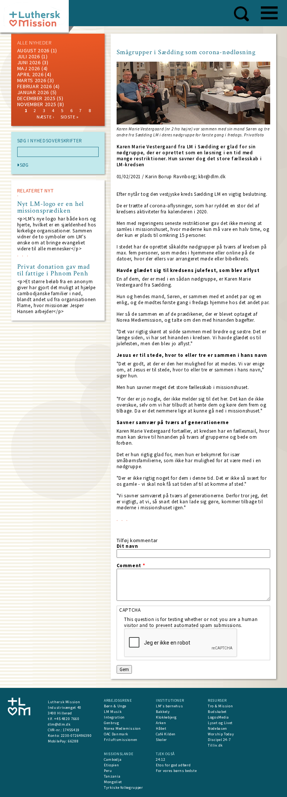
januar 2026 (33, 92)
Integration (114, 717)
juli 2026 (28, 56)
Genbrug (111, 722)
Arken (161, 722)
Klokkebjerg (166, 717)
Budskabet (217, 711)
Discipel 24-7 (219, 739)
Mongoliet (113, 781)
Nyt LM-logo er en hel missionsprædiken (50, 207)
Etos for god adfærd (173, 765)
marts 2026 (31, 80)
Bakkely (163, 711)
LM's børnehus (169, 706)
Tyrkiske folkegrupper (123, 787)
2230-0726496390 (76, 735)
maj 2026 (28, 68)
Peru (108, 770)
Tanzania (112, 776)
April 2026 (30, 74)
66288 (73, 741)
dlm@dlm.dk (59, 724)
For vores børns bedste (176, 770)
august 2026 (33, 50)
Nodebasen (217, 728)
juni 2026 (29, 62)
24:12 (160, 759)
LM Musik (112, 711)
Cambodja (112, 759)
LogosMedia (218, 717)
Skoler (161, 739)
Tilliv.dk (215, 745)
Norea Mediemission (122, 728)
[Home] (37, 18)
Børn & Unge (115, 706)
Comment (131, 566)
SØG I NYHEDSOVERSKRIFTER (50, 141)
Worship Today (221, 734)
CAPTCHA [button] (130, 610)
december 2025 (36, 98)
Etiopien (111, 765)
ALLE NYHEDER (34, 42)
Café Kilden (166, 734)
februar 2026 (34, 86)
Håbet (161, 728)
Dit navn (127, 546)
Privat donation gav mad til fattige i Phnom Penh (53, 270)
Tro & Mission (220, 706)
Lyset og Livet (220, 722)
